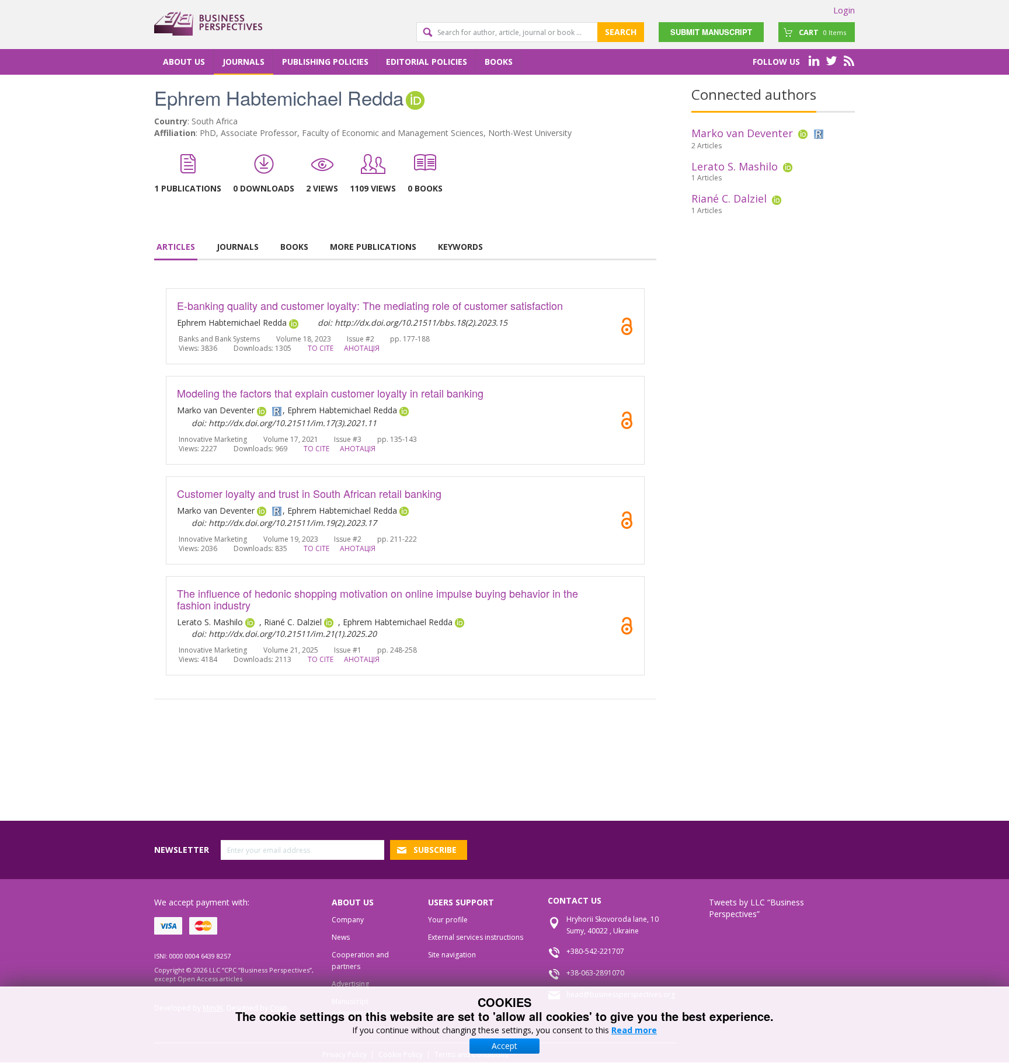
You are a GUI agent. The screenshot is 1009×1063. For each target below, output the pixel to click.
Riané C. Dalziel (729, 198)
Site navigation (452, 955)
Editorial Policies (426, 61)
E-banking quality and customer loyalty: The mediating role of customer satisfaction (370, 305)
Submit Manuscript (711, 31)
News (341, 937)
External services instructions (475, 937)
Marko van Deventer (742, 133)
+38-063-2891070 (595, 973)
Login (844, 10)
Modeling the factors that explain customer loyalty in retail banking (330, 392)
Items (822, 32)
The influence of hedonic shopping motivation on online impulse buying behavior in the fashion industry (377, 598)
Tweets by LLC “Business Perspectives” (756, 908)
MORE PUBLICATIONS (373, 246)
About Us (184, 61)
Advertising (350, 984)
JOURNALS (238, 246)
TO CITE (320, 348)
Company (348, 920)
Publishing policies (325, 61)
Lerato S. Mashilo (734, 166)
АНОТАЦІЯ (362, 348)
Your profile (448, 920)
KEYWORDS (460, 246)
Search (620, 31)
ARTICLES (175, 246)
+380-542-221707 (595, 951)
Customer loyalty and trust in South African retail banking (309, 493)
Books (499, 61)
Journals (243, 61)
